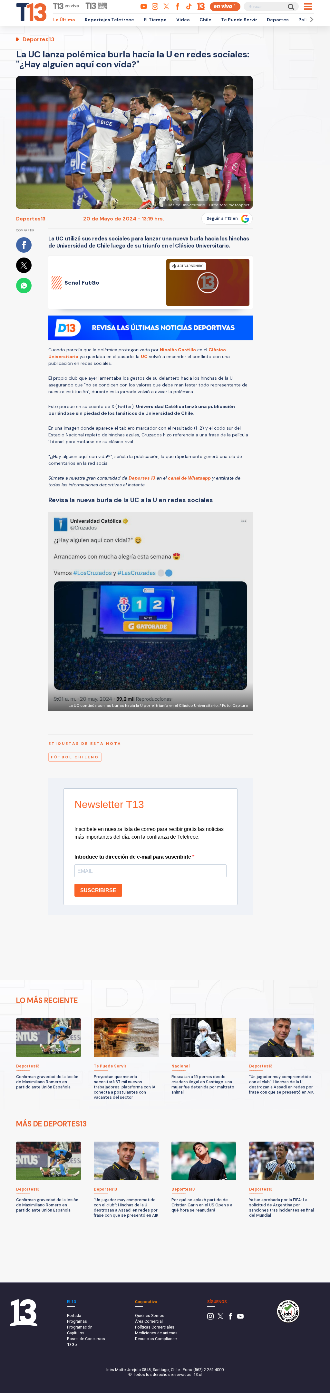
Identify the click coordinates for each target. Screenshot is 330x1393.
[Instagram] (210, 1318)
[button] (310, 19)
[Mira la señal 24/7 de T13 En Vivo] (225, 6)
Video (183, 20)
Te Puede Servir (239, 20)
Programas (77, 1321)
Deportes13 (30, 218)
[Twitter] (220, 1318)
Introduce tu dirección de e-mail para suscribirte (133, 857)
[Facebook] (230, 1318)
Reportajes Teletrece (109, 20)
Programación (79, 1327)
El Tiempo (155, 20)
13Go (72, 1344)
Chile (205, 20)
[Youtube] (240, 1318)
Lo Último (64, 20)
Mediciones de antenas (156, 1332)
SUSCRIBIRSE (98, 890)
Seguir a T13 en (222, 218)
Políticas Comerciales (154, 1327)
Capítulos (75, 1332)
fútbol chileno (75, 757)
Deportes (278, 20)
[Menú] (308, 6)
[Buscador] (290, 7)
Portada (74, 1315)
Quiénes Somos (149, 1315)
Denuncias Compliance (156, 1338)
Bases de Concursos (86, 1338)
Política (307, 20)
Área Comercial (149, 1321)
